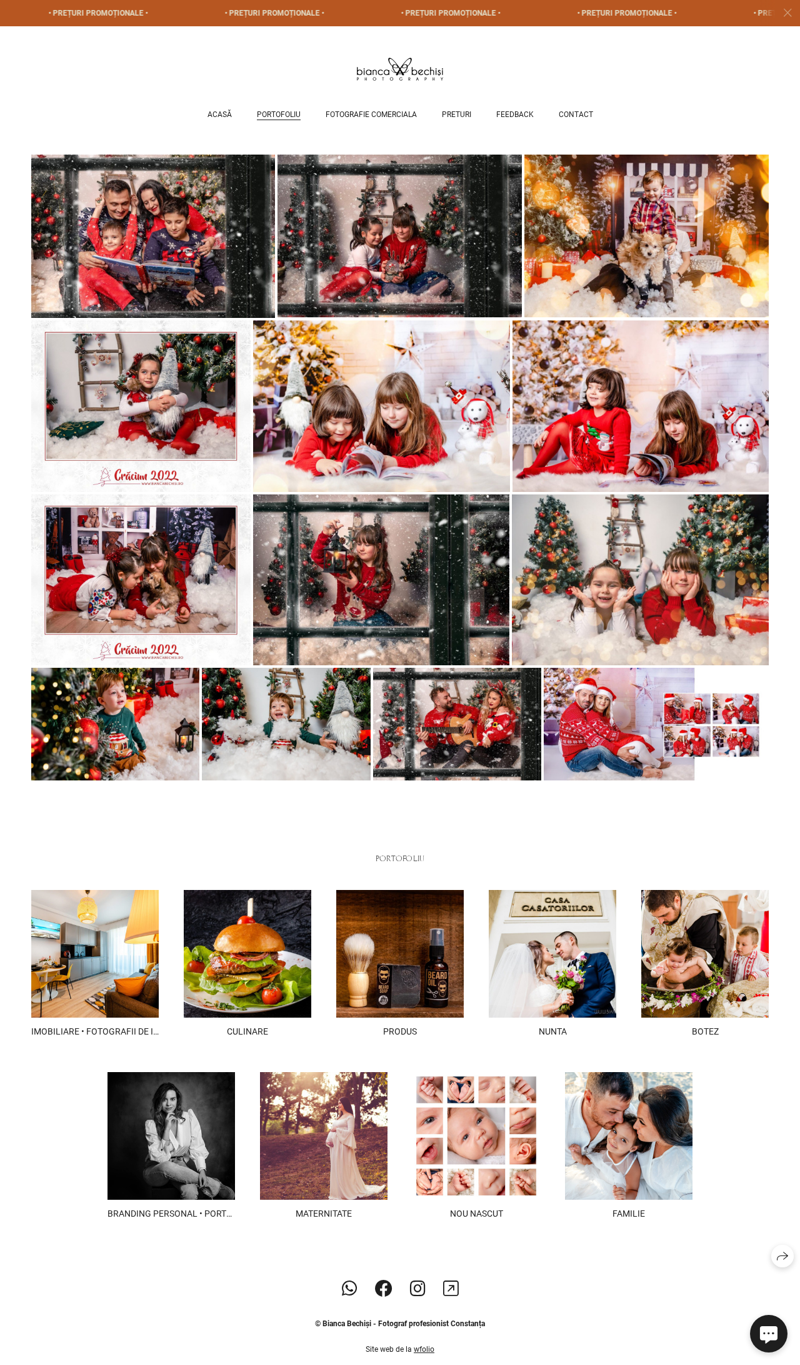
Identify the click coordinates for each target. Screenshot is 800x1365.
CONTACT (576, 114)
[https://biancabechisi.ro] (451, 1289)
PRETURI (456, 114)
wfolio (424, 1349)
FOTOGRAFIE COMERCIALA (371, 114)
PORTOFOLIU (279, 114)
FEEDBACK (515, 114)
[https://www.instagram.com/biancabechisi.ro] (418, 1289)
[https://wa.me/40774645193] (350, 1289)
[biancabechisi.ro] (400, 69)
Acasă (220, 114)
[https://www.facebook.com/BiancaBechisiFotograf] (383, 1289)
